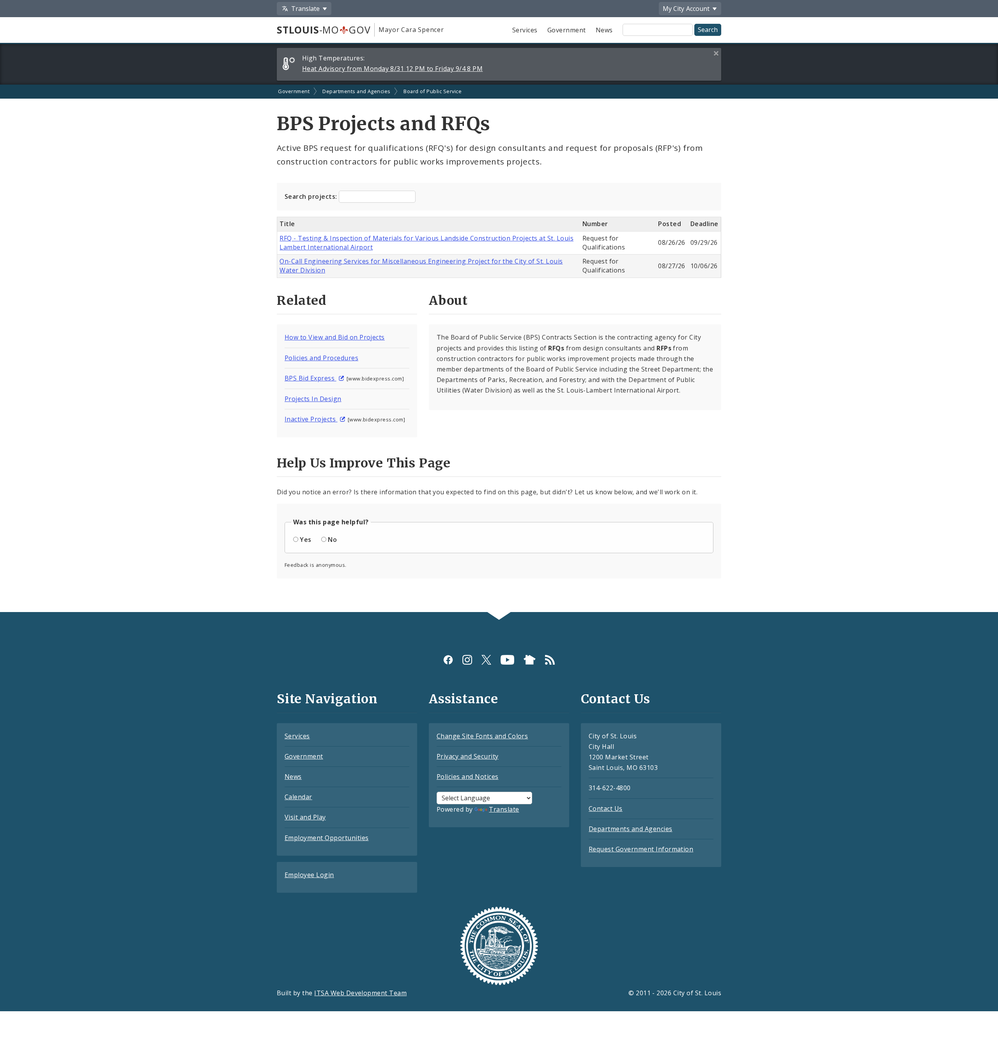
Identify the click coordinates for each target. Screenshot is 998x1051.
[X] (486, 660)
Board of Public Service (432, 91)
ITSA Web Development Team (360, 993)
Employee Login (309, 875)
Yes (305, 539)
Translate (504, 809)
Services (525, 30)
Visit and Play (305, 817)
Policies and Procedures (321, 358)
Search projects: (312, 196)
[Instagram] (467, 660)
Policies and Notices (468, 776)
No (332, 539)
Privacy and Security (468, 756)
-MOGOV (323, 29)
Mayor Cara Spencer (411, 29)
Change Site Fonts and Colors (482, 736)
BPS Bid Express (310, 378)
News (604, 30)
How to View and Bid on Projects (335, 337)
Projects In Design (313, 399)
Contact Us (606, 808)
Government (566, 30)
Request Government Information (641, 849)
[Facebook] (448, 660)
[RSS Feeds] (550, 660)
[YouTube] (507, 660)
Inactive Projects (311, 419)
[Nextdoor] (530, 660)
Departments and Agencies (356, 91)
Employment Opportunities (327, 837)
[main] (499, 348)
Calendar (298, 797)
